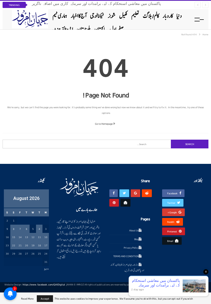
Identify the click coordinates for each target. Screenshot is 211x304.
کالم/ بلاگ (151, 15)
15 (13, 237)
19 (32, 245)
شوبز (112, 15)
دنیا (179, 15)
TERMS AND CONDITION (126, 256)
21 (20, 245)
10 (45, 237)
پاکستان (100, 29)
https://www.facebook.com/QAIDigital (44, 284)
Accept (45, 298)
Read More (27, 298)
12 (32, 237)
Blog (136, 239)
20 (26, 245)
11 (39, 237)
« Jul (46, 269)
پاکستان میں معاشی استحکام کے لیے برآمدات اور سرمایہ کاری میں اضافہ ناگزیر (96, 4)
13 (26, 237)
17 (45, 245)
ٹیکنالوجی (97, 15)
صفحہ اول (117, 29)
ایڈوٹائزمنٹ (62, 29)
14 (20, 237)
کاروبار (168, 15)
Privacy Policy (131, 247)
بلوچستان (84, 29)
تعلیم (135, 15)
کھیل (123, 15)
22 (13, 245)
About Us (134, 230)
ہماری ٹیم (59, 15)
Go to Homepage (104, 123)
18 (39, 245)
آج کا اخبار (78, 15)
